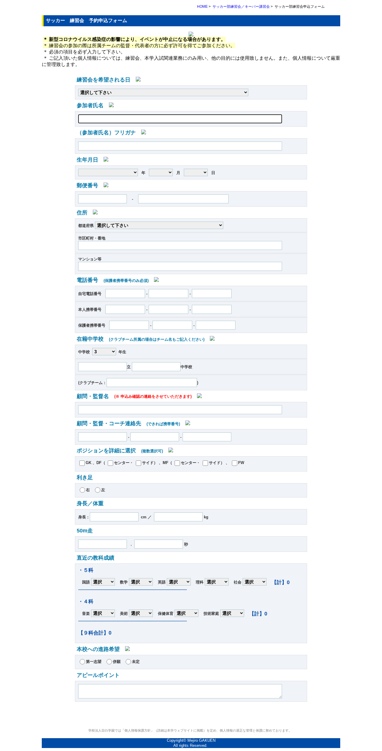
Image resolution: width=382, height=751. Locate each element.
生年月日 (90, 160)
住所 (85, 213)
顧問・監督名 (134, 396)
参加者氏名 (93, 105)
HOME (202, 6)
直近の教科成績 (95, 558)
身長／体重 (90, 503)
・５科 (85, 570)
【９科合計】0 (94, 633)
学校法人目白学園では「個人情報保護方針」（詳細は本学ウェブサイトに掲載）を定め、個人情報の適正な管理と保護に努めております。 (191, 730)
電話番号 (113, 280)
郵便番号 (90, 185)
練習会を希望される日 (106, 80)
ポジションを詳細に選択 (120, 451)
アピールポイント (98, 675)
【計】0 (280, 582)
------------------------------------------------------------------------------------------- (132, 589)
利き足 (85, 477)
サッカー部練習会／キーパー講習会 (241, 6)
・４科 (85, 601)
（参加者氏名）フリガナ (109, 133)
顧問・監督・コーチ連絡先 (128, 423)
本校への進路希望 (101, 649)
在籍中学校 (140, 339)
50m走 (85, 531)
